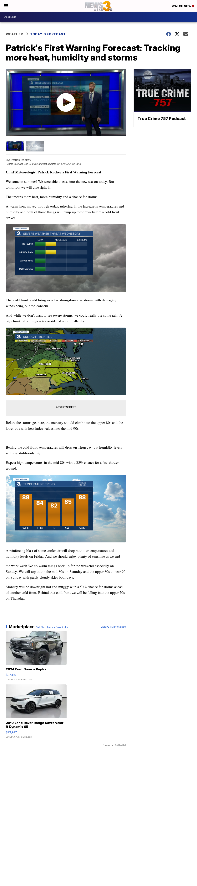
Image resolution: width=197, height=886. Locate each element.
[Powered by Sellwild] (120, 745)
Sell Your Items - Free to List (52, 627)
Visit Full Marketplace (113, 626)
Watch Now (182, 6)
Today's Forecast (48, 34)
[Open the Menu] (6, 6)
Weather (14, 34)
